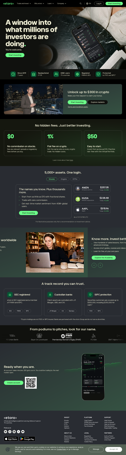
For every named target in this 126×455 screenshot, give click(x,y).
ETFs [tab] (75, 179)
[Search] (80, 3)
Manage (96, 449)
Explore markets (98, 102)
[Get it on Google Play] (27, 438)
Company (60, 3)
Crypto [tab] (64, 179)
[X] (18, 431)
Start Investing (114, 4)
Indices (66, 426)
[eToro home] (8, 3)
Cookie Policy (88, 441)
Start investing (15, 55)
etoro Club (107, 440)
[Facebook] (5, 431)
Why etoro (38, 3)
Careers (66, 440)
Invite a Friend (108, 436)
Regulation (87, 436)
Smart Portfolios (89, 424)
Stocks (66, 420)
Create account (13, 383)
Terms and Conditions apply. (78, 107)
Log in (99, 4)
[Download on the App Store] (11, 438)
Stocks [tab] (52, 179)
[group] (63, 252)
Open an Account (109, 424)
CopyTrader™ (88, 420)
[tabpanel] (63, 203)
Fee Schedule (88, 426)
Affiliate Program (109, 438)
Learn (50, 3)
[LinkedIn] (14, 431)
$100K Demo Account (91, 422)
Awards (66, 441)
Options (66, 428)
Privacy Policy (88, 438)
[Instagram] (9, 431)
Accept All (114, 449)
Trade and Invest (23, 3)
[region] (63, 449)
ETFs (65, 424)
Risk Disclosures (109, 426)
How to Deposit (109, 422)
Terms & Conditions (90, 440)
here (71, 160)
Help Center (108, 420)
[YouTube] (22, 431)
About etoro (68, 436)
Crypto (66, 422)
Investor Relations (69, 438)
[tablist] (63, 179)
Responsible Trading (110, 428)
